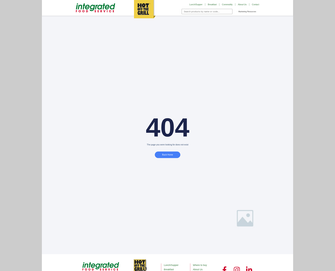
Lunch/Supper (195, 4)
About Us (242, 4)
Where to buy (200, 265)
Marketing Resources (247, 11)
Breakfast (212, 4)
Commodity (227, 4)
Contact (255, 4)
